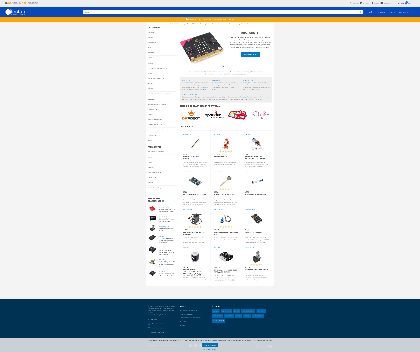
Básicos (150, 89)
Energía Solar (152, 109)
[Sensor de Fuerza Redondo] (226, 181)
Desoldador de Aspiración (255, 194)
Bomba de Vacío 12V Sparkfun (256, 270)
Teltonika (151, 183)
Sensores (151, 58)
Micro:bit (250, 33)
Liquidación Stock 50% (155, 188)
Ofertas (392, 12)
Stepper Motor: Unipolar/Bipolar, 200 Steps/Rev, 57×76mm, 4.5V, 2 (193, 272)
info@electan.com (160, 324)
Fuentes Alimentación (155, 119)
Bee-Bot (236, 311)
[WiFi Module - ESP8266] (257, 219)
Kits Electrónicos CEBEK (156, 152)
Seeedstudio (152, 177)
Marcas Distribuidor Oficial (189, 310)
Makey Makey (261, 311)
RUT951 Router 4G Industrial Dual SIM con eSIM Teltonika (166, 252)
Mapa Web (183, 325)
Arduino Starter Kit (248, 311)
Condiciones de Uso (186, 314)
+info (204, 89)
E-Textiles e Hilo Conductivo (157, 68)
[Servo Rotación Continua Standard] (195, 219)
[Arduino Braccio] (226, 143)
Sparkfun (151, 167)
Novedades (381, 12)
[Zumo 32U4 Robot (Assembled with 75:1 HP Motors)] (226, 257)
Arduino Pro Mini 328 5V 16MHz (195, 194)
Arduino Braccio (220, 156)
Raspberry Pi (152, 42)
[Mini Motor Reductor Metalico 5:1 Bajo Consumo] (257, 143)
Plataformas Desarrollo (156, 78)
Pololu (150, 162)
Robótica (151, 63)
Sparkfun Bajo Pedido (155, 172)
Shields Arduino (258, 316)
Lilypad (150, 73)
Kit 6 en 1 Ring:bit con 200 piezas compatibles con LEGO (167, 264)
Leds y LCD (151, 99)
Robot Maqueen (217, 316)
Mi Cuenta (183, 321)
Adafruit (151, 157)
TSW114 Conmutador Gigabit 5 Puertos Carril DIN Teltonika (166, 240)
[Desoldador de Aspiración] (257, 181)
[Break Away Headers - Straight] (195, 143)
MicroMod (151, 53)
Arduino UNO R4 (226, 311)
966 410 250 (154, 319)
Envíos (371, 12)
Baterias (150, 114)
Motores (151, 83)
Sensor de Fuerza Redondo (224, 194)
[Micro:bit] (202, 48)
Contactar (366, 3)
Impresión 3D (152, 135)
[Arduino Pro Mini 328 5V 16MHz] (195, 181)
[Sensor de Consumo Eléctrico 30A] (226, 219)
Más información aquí (210, 349)
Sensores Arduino (218, 320)
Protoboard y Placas (155, 125)
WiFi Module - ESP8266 (253, 232)
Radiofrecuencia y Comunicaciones (159, 94)
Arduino (150, 37)
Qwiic (149, 47)
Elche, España (162, 328)
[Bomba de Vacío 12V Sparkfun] (257, 257)
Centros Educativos (405, 12)
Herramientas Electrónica (157, 104)
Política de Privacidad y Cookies (190, 317)
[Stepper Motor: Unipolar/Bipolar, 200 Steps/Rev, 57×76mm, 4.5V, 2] (195, 257)
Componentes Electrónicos (157, 130)
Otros (150, 140)
